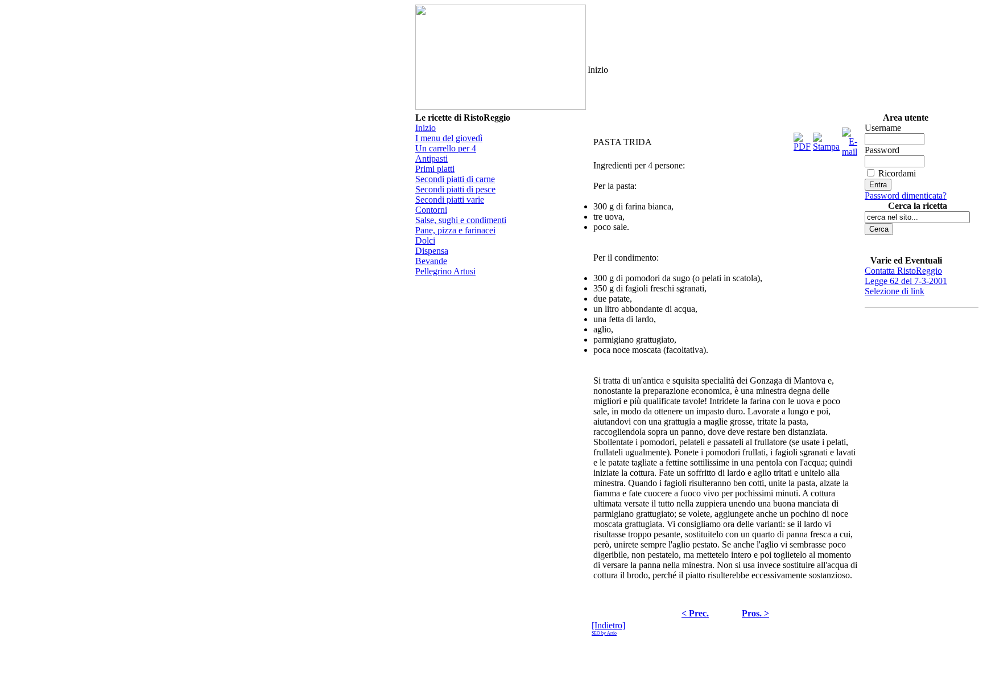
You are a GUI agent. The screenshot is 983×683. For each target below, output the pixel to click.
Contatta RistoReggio (903, 270)
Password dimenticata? (906, 195)
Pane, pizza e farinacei (455, 230)
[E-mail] (849, 139)
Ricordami (897, 173)
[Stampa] (826, 139)
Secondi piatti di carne (455, 179)
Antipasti (431, 158)
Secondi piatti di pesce (455, 189)
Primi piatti (435, 169)
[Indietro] (608, 625)
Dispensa (431, 251)
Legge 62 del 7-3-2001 (906, 281)
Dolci (425, 240)
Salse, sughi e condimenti (460, 220)
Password (882, 150)
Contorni (431, 210)
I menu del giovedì (448, 138)
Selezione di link (894, 291)
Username (883, 128)
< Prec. (695, 613)
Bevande (431, 261)
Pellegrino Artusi (445, 271)
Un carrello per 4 (445, 148)
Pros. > (755, 613)
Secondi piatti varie (449, 199)
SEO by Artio (604, 633)
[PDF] (802, 139)
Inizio (425, 128)
